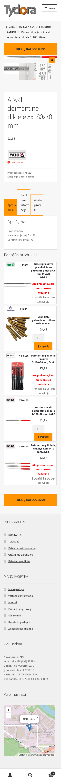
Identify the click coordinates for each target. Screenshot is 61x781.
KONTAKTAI (15, 535)
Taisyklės (13, 541)
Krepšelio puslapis (19, 622)
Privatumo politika (19, 561)
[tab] (10, 207)
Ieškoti (30, 775)
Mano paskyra (16, 589)
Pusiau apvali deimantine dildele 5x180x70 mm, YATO (43, 411)
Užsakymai (14, 615)
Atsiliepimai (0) (38, 205)
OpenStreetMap (35, 754)
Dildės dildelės (26, 176)
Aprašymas (11, 207)
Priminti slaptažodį (19, 609)
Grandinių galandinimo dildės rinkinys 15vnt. (43, 320)
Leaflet (22, 754)
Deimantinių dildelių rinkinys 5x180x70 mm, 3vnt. (43, 448)
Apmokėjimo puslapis (20, 628)
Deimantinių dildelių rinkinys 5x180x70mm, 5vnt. (43, 359)
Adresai (12, 602)
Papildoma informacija (25, 202)
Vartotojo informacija (21, 595)
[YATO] (16, 155)
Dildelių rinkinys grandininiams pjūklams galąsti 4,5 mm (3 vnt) (43, 268)
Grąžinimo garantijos (20, 554)
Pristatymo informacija (22, 548)
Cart (47, 772)
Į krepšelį (43, 346)
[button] (29, 727)
